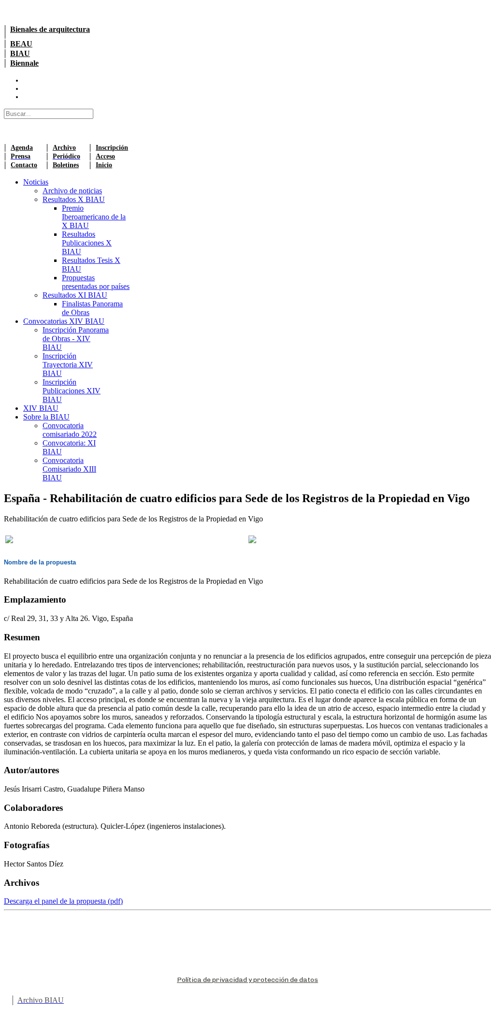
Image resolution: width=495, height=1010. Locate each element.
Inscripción (112, 147)
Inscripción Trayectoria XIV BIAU (68, 364)
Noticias (35, 182)
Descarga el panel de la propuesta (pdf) (63, 901)
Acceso (105, 156)
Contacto (24, 165)
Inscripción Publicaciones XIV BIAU (72, 391)
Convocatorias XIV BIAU (63, 321)
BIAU (20, 53)
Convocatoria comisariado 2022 (70, 429)
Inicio (104, 165)
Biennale (24, 63)
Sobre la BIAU (46, 417)
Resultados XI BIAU (75, 295)
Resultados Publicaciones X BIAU (87, 243)
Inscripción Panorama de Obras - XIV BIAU (76, 338)
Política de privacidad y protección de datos (247, 980)
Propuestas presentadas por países (96, 282)
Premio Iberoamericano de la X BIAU (94, 217)
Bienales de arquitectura (50, 29)
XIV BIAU (40, 408)
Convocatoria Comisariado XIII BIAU (69, 469)
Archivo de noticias (72, 191)
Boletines (66, 165)
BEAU (21, 44)
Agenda (22, 147)
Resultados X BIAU (74, 199)
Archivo (64, 147)
